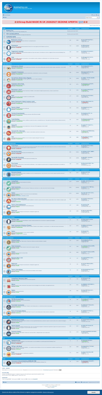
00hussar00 (84, 332)
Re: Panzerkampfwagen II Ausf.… (87, 269)
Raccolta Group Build (16, 151)
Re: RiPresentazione (85, 45)
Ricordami (56, 369)
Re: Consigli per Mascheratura (87, 89)
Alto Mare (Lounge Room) (17, 299)
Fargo (83, 125)
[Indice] (8, 7)
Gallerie (13, 193)
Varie (12, 136)
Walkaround (14, 210)
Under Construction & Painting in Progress (21, 225)
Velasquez (84, 146)
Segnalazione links (15, 340)
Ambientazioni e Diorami (17, 66)
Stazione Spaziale (15, 325)
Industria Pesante (15, 240)
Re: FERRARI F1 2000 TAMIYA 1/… (88, 284)
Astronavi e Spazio (6, 317)
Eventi (12, 352)
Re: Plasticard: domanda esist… (87, 119)
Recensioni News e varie (17, 257)
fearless (83, 164)
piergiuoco (84, 285)
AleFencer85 (84, 205)
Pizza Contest (14, 163)
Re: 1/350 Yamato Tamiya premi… (87, 304)
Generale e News (15, 219)
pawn (83, 173)
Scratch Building (15, 119)
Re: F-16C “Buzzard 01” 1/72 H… (87, 192)
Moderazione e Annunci (16, 39)
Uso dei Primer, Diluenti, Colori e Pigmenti (21, 78)
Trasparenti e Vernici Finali (17, 83)
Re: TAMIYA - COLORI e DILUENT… (88, 77)
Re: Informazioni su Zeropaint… (87, 83)
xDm (83, 264)
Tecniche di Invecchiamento (17, 113)
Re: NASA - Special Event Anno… (87, 181)
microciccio (84, 90)
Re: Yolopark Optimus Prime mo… (88, 319)
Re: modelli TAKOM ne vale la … (87, 257)
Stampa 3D (14, 125)
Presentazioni (14, 45)
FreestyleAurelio (19, 68)
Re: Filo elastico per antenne (87, 136)
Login (3, 368)
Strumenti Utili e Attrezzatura (18, 131)
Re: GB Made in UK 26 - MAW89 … (88, 151)
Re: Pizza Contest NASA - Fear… (87, 163)
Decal (12, 95)
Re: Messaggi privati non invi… (87, 57)
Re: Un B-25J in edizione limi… (87, 198)
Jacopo (83, 187)
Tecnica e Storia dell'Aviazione (18, 204)
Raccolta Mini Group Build (17, 157)
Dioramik (84, 305)
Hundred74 (35, 379)
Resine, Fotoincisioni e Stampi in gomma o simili (23, 101)
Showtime (84, 199)
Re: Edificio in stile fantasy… (87, 225)
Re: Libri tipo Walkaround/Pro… (87, 263)
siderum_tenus (85, 46)
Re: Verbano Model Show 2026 (87, 352)
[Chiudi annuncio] (99, 20)
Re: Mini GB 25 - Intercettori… (87, 157)
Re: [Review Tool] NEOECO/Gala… (88, 130)
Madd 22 (17, 183)
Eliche (20, 195)
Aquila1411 (84, 226)
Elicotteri (24, 195)
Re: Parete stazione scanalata (87, 219)
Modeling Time (9, 30)
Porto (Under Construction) (17, 305)
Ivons (83, 320)
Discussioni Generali (16, 172)
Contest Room (14, 145)
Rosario (17, 242)
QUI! (80, 22)
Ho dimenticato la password (48, 369)
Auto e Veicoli (5, 276)
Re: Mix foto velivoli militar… (87, 210)
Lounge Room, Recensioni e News (19, 278)
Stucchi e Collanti (15, 107)
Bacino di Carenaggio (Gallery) (18, 310)
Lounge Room (14, 181)
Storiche (25, 234)
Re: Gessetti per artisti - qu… (87, 113)
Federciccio (84, 270)
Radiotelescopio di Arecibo (17, 319)
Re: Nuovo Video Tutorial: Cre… (87, 101)
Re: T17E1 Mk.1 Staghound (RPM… (88, 245)
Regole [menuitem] (9, 15)
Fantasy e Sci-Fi (19, 234)
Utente (3, 28)
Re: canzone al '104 (85, 204)
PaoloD (83, 108)
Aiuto (12, 57)
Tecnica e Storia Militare (17, 269)
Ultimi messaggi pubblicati (12, 33)
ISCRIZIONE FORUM (11, 36)
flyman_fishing (85, 240)
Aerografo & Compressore (17, 72)
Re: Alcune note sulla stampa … (87, 95)
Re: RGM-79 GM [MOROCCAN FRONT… (89, 331)
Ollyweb (83, 311)
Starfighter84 (18, 41)
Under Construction (16, 187)
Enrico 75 (84, 58)
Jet (17, 195)
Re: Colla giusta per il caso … (87, 107)
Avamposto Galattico (16, 331)
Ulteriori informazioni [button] (48, 392)
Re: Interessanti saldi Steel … (87, 340)
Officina (13, 284)
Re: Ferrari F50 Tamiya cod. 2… (87, 290)
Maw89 (83, 158)
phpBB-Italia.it (54, 386)
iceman (83, 78)
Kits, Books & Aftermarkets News (19, 198)
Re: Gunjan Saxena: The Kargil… (87, 346)
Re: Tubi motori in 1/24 (85, 278)
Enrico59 (84, 279)
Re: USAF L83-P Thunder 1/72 (87, 325)
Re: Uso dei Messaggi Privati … (87, 39)
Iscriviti (8, 368)
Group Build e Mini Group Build (9, 143)
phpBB (47, 384)
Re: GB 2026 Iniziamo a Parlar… (87, 145)
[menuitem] (4, 15)
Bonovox (84, 52)
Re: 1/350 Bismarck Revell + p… (87, 310)
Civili (28, 195)
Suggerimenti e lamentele (17, 51)
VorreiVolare (84, 72)
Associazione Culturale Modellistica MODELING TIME (23, 361)
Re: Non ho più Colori (85, 172)
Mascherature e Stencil (16, 89)
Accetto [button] (94, 392)
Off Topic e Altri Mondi (16, 346)
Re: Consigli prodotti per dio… (87, 66)
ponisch (83, 232)
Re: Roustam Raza (85, 231)
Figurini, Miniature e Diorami (8, 217)
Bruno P (83, 40)
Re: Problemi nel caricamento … (87, 51)
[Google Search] (98, 17)
